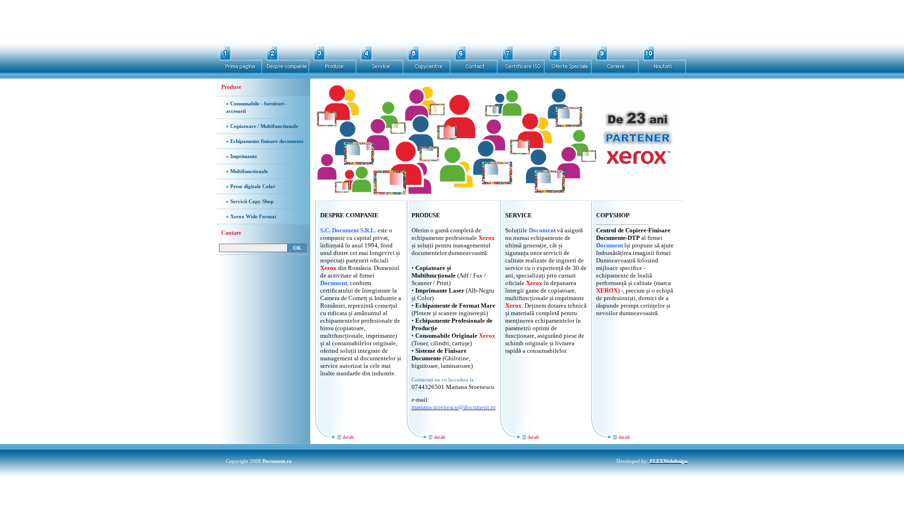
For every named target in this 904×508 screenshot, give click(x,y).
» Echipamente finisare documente (265, 141)
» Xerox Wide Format (251, 216)
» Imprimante (241, 156)
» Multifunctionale (247, 171)
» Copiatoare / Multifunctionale (262, 126)
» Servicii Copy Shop (250, 201)
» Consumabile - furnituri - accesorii (256, 107)
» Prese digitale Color (250, 186)
